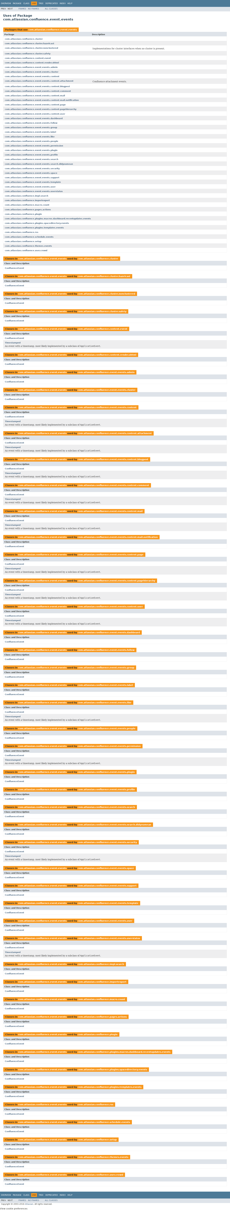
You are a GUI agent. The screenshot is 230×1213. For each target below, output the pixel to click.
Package (17, 3)
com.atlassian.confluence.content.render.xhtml (32, 63)
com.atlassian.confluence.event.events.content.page (35, 104)
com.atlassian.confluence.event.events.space (31, 173)
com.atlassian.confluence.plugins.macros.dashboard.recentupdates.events (48, 218)
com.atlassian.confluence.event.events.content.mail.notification (42, 100)
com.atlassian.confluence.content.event (28, 58)
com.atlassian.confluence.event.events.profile (31, 155)
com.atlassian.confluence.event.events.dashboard (34, 118)
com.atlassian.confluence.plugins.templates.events (34, 227)
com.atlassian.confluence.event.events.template (33, 182)
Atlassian (29, 1204)
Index (63, 3)
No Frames (33, 9)
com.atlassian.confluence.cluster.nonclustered (31, 48)
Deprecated (51, 3)
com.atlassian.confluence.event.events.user (30, 187)
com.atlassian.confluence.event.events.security (32, 168)
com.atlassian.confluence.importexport (27, 200)
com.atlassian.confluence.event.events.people (31, 141)
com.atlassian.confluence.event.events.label (30, 132)
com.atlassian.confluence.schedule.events (29, 237)
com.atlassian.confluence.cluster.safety (27, 53)
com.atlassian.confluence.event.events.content (32, 76)
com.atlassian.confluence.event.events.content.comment (38, 91)
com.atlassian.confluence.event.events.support (32, 177)
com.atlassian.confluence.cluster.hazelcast (29, 43)
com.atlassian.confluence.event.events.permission (34, 146)
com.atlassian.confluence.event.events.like (30, 136)
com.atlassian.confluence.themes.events (28, 246)
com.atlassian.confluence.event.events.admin (31, 67)
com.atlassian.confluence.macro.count (27, 205)
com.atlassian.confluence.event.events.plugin (31, 150)
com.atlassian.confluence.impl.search (26, 196)
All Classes (51, 9)
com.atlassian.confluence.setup (23, 241)
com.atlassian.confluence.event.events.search (31, 159)
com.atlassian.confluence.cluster (24, 39)
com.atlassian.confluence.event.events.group (31, 127)
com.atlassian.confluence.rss (21, 232)
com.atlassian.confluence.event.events (52, 29)
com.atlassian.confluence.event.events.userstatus (34, 191)
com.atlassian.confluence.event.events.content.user (35, 114)
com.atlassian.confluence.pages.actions (28, 209)
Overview (6, 3)
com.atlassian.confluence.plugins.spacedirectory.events (37, 223)
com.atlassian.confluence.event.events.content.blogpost (37, 86)
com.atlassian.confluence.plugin (23, 214)
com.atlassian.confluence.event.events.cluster (31, 72)
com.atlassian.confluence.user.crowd (26, 250)
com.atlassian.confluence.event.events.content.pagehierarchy (40, 109)
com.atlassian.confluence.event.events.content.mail (35, 95)
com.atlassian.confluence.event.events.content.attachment (39, 81)
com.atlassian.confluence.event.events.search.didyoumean (39, 164)
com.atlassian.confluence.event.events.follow (31, 123)
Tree (41, 3)
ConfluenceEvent (14, 268)
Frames (22, 9)
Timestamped (12, 343)
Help (69, 3)
